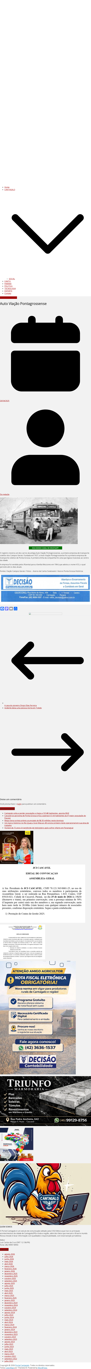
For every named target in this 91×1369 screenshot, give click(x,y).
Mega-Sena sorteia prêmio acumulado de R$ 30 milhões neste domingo (34, 820)
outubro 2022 (10, 1356)
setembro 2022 (10, 1359)
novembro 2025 (11, 1276)
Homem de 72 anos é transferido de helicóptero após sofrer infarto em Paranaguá (38, 828)
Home (6, 187)
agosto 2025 (9, 1283)
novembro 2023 (11, 1334)
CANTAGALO (9, 189)
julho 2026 (8, 1256)
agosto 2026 (9, 1254)
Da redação (4, 494)
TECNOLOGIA (10, 288)
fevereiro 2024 (10, 1327)
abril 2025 (8, 1293)
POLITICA (8, 286)
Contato (7, 293)
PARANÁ (7, 283)
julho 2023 (8, 1344)
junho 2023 (9, 1346)
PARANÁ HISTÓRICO (8, 297)
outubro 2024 (10, 1307)
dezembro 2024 (10, 1303)
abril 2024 (8, 1322)
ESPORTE (8, 291)
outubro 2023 (10, 1337)
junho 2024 (9, 1317)
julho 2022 (8, 1361)
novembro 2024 (11, 1305)
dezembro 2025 (10, 1273)
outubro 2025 (10, 1278)
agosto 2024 (9, 1312)
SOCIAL (12, 279)
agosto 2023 (9, 1341)
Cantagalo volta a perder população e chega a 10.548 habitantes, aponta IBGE (36, 813)
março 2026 (9, 1266)
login (19, 804)
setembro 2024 (10, 1310)
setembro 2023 (10, 1339)
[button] (47, 276)
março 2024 (9, 1324)
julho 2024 (8, 1315)
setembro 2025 (10, 1281)
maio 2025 (8, 1290)
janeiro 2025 (9, 1300)
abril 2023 (8, 1351)
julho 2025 (8, 1286)
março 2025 (9, 1295)
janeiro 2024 (9, 1329)
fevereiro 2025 (10, 1298)
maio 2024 (8, 1320)
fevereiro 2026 (10, 1269)
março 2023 (9, 1354)
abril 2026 (8, 1264)
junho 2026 (9, 1259)
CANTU (7, 281)
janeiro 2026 (9, 1271)
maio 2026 (8, 1261)
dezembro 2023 (10, 1332)
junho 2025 (9, 1288)
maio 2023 (8, 1349)
